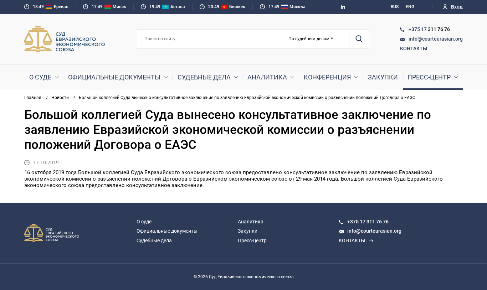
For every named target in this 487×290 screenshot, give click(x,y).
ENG (410, 6)
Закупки (383, 77)
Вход (457, 7)
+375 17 (418, 29)
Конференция (327, 77)
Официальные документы (114, 77)
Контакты (413, 48)
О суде (40, 77)
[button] (315, 39)
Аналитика (267, 77)
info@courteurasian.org (436, 39)
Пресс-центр (429, 77)
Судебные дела (204, 77)
